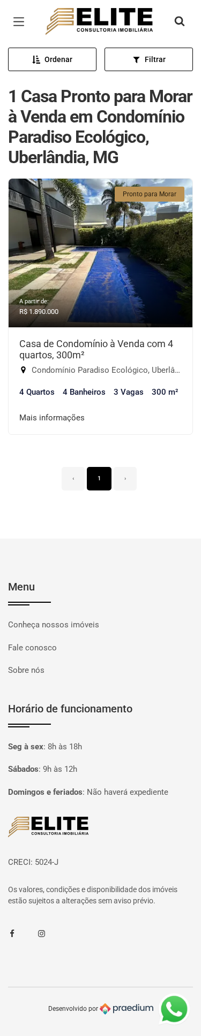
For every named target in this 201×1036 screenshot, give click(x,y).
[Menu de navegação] (21, 22)
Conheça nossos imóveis (53, 625)
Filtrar (155, 59)
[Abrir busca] (179, 22)
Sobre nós (26, 670)
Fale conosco (32, 648)
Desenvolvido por (74, 1008)
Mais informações (52, 418)
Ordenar (58, 59)
